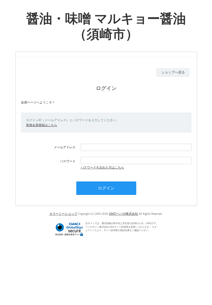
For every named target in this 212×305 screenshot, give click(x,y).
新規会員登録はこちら (41, 125)
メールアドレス (64, 147)
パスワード (67, 161)
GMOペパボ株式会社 (123, 213)
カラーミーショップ (63, 213)
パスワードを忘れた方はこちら (102, 167)
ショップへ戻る (173, 72)
